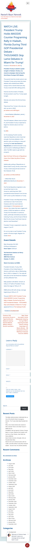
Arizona (6, 208)
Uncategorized (14, 310)
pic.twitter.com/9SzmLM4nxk (12, 175)
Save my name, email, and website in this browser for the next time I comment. (15, 391)
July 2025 (11, 488)
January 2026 (12, 477)
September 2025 (13, 484)
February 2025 (12, 497)
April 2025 (11, 494)
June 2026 (11, 467)
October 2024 (12, 505)
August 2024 (12, 509)
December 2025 (12, 479)
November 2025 (12, 480)
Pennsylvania (16, 206)
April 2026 (11, 471)
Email (8, 375)
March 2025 (11, 496)
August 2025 (12, 486)
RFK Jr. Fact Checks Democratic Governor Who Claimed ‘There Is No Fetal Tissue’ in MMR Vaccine (15, 426)
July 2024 (11, 511)
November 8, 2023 (9, 116)
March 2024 (11, 518)
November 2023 (12, 524)
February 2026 (12, 475)
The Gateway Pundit (20, 307)
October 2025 (12, 482)
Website (8, 381)
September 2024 (13, 507)
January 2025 (12, 499)
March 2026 (11, 473)
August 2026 (12, 463)
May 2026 (11, 469)
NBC (7, 131)
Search (5, 406)
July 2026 (11, 465)
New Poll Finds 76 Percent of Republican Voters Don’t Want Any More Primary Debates (15, 158)
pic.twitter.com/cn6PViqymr (11, 110)
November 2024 (12, 503)
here (9, 235)
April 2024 (11, 516)
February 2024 (12, 520)
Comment (9, 349)
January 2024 (12, 522)
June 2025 (11, 490)
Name (8, 368)
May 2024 (11, 514)
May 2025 (11, 492)
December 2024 (12, 501)
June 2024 (11, 512)
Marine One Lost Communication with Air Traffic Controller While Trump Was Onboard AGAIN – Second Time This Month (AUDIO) (16, 443)
